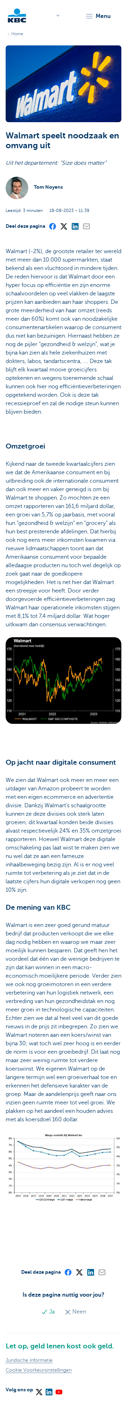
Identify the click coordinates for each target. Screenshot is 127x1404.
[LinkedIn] (75, 226)
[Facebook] (52, 226)
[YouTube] (58, 1389)
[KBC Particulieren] (17, 15)
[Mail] (86, 226)
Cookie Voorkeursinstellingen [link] (39, 1370)
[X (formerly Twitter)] (63, 226)
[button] (98, 16)
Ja (52, 1312)
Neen (78, 1312)
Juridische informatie (29, 1360)
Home (17, 33)
